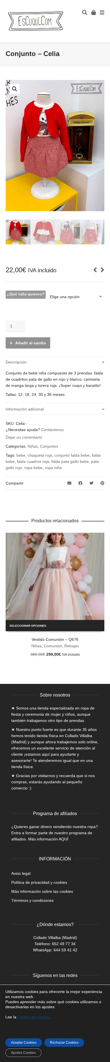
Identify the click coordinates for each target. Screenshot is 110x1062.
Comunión (53, 646)
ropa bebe (33, 467)
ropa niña (53, 467)
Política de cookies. (34, 1017)
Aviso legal (20, 873)
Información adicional (25, 409)
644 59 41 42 (65, 950)
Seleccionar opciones (28, 625)
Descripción (16, 362)
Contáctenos (52, 429)
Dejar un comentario (24, 437)
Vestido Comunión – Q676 (55, 639)
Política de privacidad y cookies (39, 882)
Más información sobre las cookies (42, 891)
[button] (15, 89)
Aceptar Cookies (23, 1043)
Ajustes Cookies (23, 1053)
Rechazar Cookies (64, 1043)
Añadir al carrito (30, 343)
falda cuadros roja (33, 461)
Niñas (33, 446)
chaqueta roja (40, 455)
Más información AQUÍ (48, 839)
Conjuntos (49, 446)
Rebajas (71, 646)
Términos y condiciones (32, 900)
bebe (20, 455)
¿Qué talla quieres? (26, 294)
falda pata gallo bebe (70, 461)
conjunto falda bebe (72, 455)
